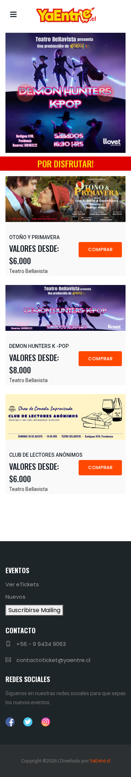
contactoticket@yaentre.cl (53, 660)
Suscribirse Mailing (34, 610)
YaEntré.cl (100, 761)
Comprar (100, 249)
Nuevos (15, 596)
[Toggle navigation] (13, 14)
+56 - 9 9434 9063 (41, 644)
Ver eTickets (22, 584)
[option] (65, 93)
